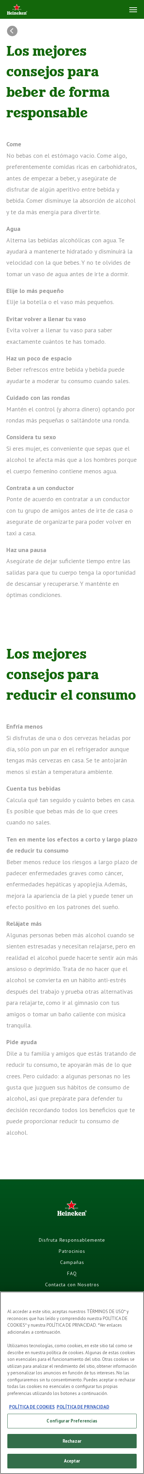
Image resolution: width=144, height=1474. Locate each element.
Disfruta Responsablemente (72, 1240)
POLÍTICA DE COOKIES (32, 1407)
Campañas (72, 1262)
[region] (72, 1382)
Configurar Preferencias (71, 1421)
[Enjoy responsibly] (14, 31)
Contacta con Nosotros (72, 1284)
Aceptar (72, 1461)
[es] (17, 10)
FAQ (72, 1273)
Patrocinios (72, 1251)
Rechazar (72, 1441)
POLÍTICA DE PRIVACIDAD (83, 1407)
